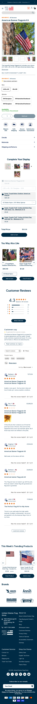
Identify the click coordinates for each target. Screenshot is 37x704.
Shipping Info (5, 658)
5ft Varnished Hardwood (23, 99)
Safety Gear (22, 652)
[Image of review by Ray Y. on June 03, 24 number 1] (7, 418)
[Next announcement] (35, 2)
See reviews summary (10, 81)
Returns (4, 655)
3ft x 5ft (16, 89)
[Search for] (33, 13)
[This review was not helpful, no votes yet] (30, 397)
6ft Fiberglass (8, 104)
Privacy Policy (23, 633)
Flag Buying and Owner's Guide (26, 620)
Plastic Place (23, 664)
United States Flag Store (21, 670)
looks (12, 358)
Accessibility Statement (26, 639)
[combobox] (16, 13)
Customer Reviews (24, 630)
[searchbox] (11, 350)
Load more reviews (18, 531)
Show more (5, 69)
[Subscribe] (32, 686)
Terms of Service (24, 636)
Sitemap (21, 642)
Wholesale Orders (24, 627)
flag (6, 363)
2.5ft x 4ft (6, 89)
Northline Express (24, 661)
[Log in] (32, 8)
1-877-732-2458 (9, 627)
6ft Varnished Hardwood (23, 104)
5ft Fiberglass (8, 99)
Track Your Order (7, 661)
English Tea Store (24, 655)
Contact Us (5, 652)
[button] (2, 8)
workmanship (20, 358)
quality (7, 358)
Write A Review (18, 320)
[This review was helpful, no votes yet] (27, 397)
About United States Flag (26, 616)
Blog (20, 624)
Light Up (21, 658)
